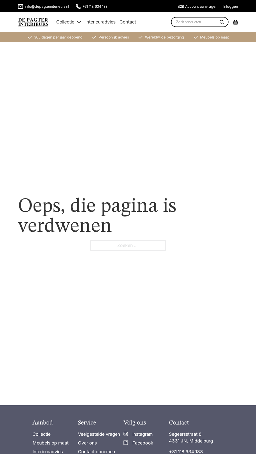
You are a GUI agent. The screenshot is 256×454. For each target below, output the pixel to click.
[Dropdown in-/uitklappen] (79, 22)
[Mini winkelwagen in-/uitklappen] (235, 22)
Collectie (65, 21)
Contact (128, 21)
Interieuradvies (100, 21)
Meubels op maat (50, 443)
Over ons (87, 443)
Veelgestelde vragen (99, 434)
